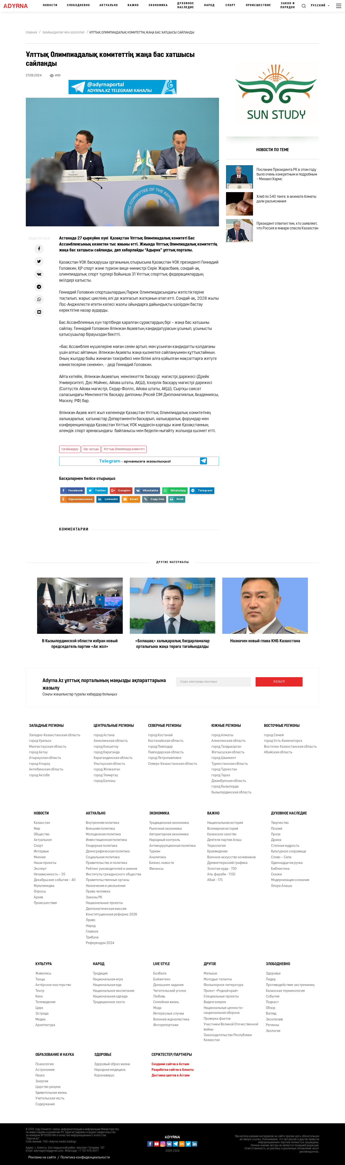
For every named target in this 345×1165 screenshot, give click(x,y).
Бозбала (159, 973)
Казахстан (42, 823)
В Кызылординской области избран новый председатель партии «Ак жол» (80, 644)
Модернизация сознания (290, 880)
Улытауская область (109, 764)
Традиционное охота (109, 1002)
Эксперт (40, 869)
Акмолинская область (111, 741)
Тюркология (216, 846)
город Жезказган (107, 769)
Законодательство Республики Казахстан (228, 1038)
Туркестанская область (229, 764)
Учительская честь (49, 1098)
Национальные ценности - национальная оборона (224, 1010)
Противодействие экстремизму (290, 985)
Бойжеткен (161, 979)
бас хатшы (91, 449)
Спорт (231, 5)
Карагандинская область (113, 758)
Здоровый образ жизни (112, 1064)
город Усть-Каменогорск (283, 741)
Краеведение (217, 851)
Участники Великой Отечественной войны (231, 1027)
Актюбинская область (46, 769)
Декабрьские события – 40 (55, 880)
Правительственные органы (107, 880)
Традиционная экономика (169, 823)
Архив (38, 897)
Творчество (280, 823)
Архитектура (45, 1025)
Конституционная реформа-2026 (111, 914)
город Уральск (40, 741)
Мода (157, 1008)
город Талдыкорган (226, 747)
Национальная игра (108, 979)
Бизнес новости (161, 863)
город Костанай (160, 735)
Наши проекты (45, 863)
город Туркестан (224, 769)
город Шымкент (223, 758)
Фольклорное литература (223, 985)
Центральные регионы (114, 726)
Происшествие (258, 5)
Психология (44, 1064)
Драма (276, 840)
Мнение (40, 857)
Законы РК (94, 897)
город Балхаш (104, 781)
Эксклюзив (274, 1019)
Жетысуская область (227, 752)
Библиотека (280, 869)
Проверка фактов (217, 1019)
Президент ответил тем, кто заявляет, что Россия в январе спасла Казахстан (287, 226)
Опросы (40, 891)
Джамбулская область (228, 781)
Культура (43, 964)
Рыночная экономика (165, 829)
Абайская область (278, 752)
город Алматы (222, 735)
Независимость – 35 (49, 874)
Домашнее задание (168, 985)
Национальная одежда (110, 996)
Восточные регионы (281, 726)
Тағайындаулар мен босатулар (63, 32)
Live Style (161, 964)
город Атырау (39, 764)
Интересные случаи (168, 1014)
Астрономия (44, 1070)
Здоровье (273, 973)
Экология (273, 1031)
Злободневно (78, 5)
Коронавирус (104, 1076)
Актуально (109, 5)
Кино (39, 996)
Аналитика (157, 857)
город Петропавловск (164, 758)
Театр (39, 991)
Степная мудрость (285, 846)
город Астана (104, 735)
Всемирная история (222, 829)
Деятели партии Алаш (224, 840)
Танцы (40, 979)
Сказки (276, 874)
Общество (42, 834)
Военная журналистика (171, 1019)
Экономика (158, 5)
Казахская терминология (285, 991)
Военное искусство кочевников (231, 857)
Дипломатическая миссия (106, 909)
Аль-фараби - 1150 (221, 874)
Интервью (41, 851)
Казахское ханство (222, 834)
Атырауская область (45, 758)
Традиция (100, 973)
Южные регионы (226, 726)
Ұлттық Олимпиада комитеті (124, 449)
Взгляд (271, 1014)
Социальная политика (103, 857)
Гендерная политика (101, 846)
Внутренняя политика (102, 823)
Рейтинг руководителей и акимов (111, 869)
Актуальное (43, 840)
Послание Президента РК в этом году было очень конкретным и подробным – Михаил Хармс (287, 174)
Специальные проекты (221, 996)
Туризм (154, 851)
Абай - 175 (214, 880)
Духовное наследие (185, 5)
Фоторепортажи (165, 1025)
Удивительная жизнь (51, 1093)
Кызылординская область (231, 792)
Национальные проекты (104, 903)
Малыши (210, 973)
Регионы (272, 1025)
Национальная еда (107, 985)
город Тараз (220, 775)
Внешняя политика (100, 829)
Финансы (156, 869)
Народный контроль (164, 840)
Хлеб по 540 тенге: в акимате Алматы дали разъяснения (286, 199)
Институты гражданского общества (113, 874)
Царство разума (48, 1087)
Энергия (41, 1081)
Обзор (270, 1008)
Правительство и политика (106, 863)
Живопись (43, 973)
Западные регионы (46, 726)
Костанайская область (165, 741)
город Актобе (39, 775)
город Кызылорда (225, 787)
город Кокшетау (106, 747)
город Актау (38, 752)
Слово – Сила (281, 857)
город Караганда (107, 752)
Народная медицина (110, 1070)
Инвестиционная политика (106, 840)
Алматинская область (228, 741)
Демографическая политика (108, 851)
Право (90, 920)
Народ (209, 5)
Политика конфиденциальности (85, 1157)
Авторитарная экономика (169, 834)
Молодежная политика (103, 834)
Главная (31, 32)
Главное (92, 931)
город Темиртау (106, 775)
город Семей (274, 735)
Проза (275, 834)
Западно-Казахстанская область (54, 735)
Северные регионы (164, 726)
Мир (37, 829)
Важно (133, 5)
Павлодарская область (166, 752)
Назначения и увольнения (105, 886)
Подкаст (272, 1002)
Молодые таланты (218, 979)
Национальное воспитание (113, 991)
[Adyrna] (17, 6)
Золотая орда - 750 (222, 869)
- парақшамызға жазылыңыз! (135, 461)
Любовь (159, 996)
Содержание (45, 1104)
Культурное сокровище (288, 851)
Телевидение (45, 1002)
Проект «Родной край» (221, 991)
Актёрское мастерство (53, 985)
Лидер (271, 979)
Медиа (40, 1019)
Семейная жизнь (166, 1002)
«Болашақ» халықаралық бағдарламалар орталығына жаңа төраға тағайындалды (172, 644)
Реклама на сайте (42, 1157)
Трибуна (92, 937)
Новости (50, 5)
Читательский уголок (169, 991)
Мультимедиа (44, 886)
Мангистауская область (47, 747)
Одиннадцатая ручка (287, 863)
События (272, 996)
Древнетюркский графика (227, 863)
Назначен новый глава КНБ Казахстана (265, 641)
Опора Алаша (281, 886)
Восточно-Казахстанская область (290, 747)
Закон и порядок (287, 5)
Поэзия (276, 829)
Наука (40, 1076)
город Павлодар (160, 747)
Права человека (98, 891)
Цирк (39, 1008)
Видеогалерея (215, 1002)
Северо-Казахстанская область (172, 764)
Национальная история (225, 823)
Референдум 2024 (100, 943)
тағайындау (69, 449)
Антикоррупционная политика (172, 846)
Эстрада (42, 1014)
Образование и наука (54, 1055)
